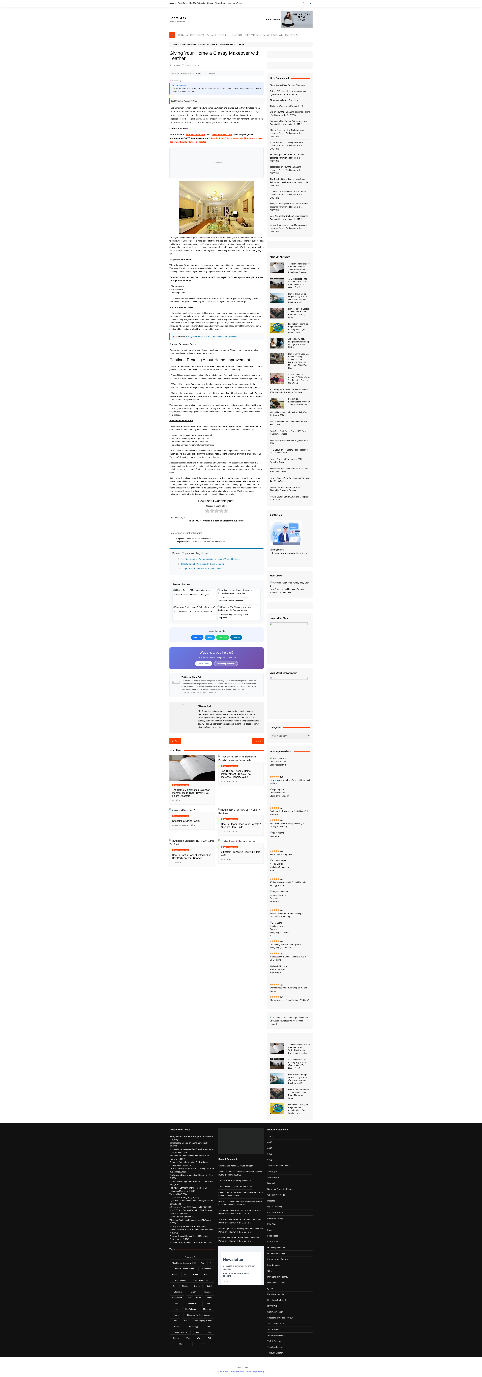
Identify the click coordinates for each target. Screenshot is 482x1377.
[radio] (207, 511)
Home (174, 44)
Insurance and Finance (277, 1259)
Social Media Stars (275, 1324)
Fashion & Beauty (275, 1218)
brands (196, 1274)
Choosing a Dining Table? (186, 820)
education (177, 1292)
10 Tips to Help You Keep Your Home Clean (201, 569)
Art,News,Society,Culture (278, 1166)
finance (207, 1292)
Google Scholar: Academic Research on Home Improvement (201, 542)
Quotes (270, 1288)
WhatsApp (223, 637)
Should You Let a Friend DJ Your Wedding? (289, 1000)
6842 (269, 1142)
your (203, 1344)
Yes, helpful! (203, 664)
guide (198, 1298)
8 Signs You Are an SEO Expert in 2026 (187, 1207)
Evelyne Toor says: (278, 204)
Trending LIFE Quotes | (213, 277)
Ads (281, 35)
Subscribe (201, 3)
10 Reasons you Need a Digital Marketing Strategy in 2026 (288, 884)
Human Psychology (276, 1253)
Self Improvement (275, 1312)
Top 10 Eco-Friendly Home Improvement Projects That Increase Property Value (236, 774)
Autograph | (246, 277)
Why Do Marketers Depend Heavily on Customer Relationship (287, 915)
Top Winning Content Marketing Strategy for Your (191, 1175)
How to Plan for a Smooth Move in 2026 (187, 1242)
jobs (208, 1303)
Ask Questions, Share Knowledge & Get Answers (191, 1136)
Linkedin (311, 3)
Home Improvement (188, 44)
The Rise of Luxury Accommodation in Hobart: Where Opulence (210, 559)
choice (185, 1286)
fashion (193, 1292)
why (199, 1338)
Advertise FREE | (184, 280)
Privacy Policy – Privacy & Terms (184, 1226)
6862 (269, 1160)
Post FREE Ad (291, 35)
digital (209, 1286)
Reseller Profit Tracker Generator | (228, 138)
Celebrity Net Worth (276, 1195)
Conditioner (176, 442)
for (189, 1298)
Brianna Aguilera (277, 155)
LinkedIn (236, 637)
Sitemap (209, 3)
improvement (192, 1303)
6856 (269, 1154)
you (180, 1344)
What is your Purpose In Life (289, 100)
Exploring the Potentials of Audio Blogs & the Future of (290, 812)
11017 (270, 1136)
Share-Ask (177, 18)
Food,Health (272, 1236)
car (174, 1286)
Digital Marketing (274, 1207)
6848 (269, 1148)
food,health (177, 1298)
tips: (197, 1332)
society (177, 1326)
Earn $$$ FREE (192, 277)
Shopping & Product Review (280, 1318)
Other (269, 1271)
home (209, 1298)
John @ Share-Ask (181, 825)
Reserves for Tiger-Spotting (198, 1315)
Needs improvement (225, 664)
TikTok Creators (274, 1341)
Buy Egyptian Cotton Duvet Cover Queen (192, 1280)
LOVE (274, 35)
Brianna (273, 121)
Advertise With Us (235, 3)
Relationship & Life (275, 1294)
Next (257, 741)
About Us (173, 3)
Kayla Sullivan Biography (293, 85)
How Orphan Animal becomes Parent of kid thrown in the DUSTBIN (287, 133)
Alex (272, 100)
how (176, 1303)
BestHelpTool (237, 1371)
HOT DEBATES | (232, 277)
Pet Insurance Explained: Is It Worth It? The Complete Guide (299, 402)
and (202, 1263)
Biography (272, 1183)
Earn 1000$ (237, 35)
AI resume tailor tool (222, 134)
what (188, 1338)
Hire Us (192, 3)
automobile (206, 1269)
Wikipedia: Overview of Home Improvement (194, 539)
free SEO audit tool (195, 134)
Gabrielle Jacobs (277, 191)
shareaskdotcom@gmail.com (293, 553)
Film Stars (271, 1224)
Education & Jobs (275, 1212)
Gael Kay (274, 216)
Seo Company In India (202, 1321)
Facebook (303, 3)
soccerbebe (275, 167)
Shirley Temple (276, 130)
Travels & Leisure (275, 1347)
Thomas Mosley (180, 1332)
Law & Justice (273, 1265)
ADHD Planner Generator (193, 142)
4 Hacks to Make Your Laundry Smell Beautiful (202, 564)
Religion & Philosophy (277, 1300)
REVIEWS (272, 1306)
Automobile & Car (275, 1177)
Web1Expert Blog (255, 1371)
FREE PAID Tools (252, 35)
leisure (176, 1309)
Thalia (273, 106)
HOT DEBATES (197, 35)
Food (269, 1230)
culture (197, 1286)
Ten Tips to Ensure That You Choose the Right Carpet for (211, 337)
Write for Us (183, 3)
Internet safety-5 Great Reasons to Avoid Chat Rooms (288, 958)
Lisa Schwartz (191, 1309)
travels (176, 1338)
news (176, 1315)
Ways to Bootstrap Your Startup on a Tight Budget (288, 989)
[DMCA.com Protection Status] (241, 1141)
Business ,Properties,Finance (280, 1189)
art (211, 1263)
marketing (207, 1309)
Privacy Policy (220, 3)
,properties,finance (192, 1257)
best (185, 1274)
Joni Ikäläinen (276, 142)
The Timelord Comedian (280, 179)
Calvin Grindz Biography (180, 1217)
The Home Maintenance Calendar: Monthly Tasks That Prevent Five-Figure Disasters (191, 792)
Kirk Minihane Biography (281, 854)
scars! (175, 1321)
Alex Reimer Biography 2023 (184, 1263)
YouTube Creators (275, 1353)
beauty (175, 1274)
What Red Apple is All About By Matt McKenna (190, 1220)
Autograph (211, 35)
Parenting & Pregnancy (277, 1277)
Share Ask (176, 65)
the (208, 1326)
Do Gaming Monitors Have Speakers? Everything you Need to (287, 946)
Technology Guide (275, 1335)
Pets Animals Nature (276, 1283)
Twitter (307, 4)
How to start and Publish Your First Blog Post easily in (290, 781)
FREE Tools (272, 1242)
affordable (229, 393)
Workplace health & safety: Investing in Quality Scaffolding (287, 825)
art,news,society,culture (183, 1269)
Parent (266, 35)
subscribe (238, 521)
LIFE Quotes (182, 35)
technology (193, 1326)
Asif (271, 91)
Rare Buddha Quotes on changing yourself (188, 1143)
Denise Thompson (278, 225)
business (208, 1274)
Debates (271, 1201)
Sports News (273, 1329)
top (209, 1332)
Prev (176, 741)
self (185, 1321)
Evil (271, 112)
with (209, 1338)
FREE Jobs (224, 35)
